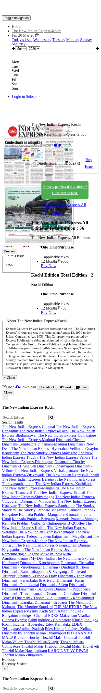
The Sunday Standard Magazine (41, 510)
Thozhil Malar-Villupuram (22, 655)
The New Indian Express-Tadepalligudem (46, 534)
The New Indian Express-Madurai (28, 440)
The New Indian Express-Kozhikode (63, 484)
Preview (9, 251)
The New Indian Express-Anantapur (46, 532)
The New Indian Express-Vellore (64, 457)
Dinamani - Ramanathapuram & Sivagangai (36, 571)
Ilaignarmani (61, 536)
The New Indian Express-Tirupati (59, 492)
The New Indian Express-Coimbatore (67, 435)
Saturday (18, 44)
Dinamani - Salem (54, 585)
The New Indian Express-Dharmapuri (49, 459)
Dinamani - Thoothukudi (34, 598)
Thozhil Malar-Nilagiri (41, 642)
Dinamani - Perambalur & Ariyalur (29, 580)
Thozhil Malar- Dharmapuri (44, 633)
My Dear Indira (43, 558)
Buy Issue (89, 163)
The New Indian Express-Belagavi (29, 479)
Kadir (43, 611)
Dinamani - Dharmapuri (55, 466)
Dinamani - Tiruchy (69, 462)
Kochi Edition (52, 213)
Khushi (77, 620)
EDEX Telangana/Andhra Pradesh (42, 626)
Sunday (86, 40)
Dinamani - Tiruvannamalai (23, 593)
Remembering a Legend (20, 554)
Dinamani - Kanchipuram (40, 563)
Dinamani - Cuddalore (62, 593)
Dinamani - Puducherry (72, 589)
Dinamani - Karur (70, 580)
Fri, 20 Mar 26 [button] (23, 35)
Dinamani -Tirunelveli (19, 466)
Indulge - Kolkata (78, 629)
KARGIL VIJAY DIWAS (68, 651)
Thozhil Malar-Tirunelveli (79, 646)
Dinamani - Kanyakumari (74, 598)
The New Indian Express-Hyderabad (40, 448)
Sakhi (32, 620)
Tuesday (58, 40)
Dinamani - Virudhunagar (22, 567)
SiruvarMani (58, 611)
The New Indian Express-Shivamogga (47, 494)
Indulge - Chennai (33, 615)
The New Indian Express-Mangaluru (30, 488)
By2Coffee (76, 523)
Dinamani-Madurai (52, 444)
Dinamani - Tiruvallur (77, 563)
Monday (72, 40)
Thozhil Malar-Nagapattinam (24, 651)
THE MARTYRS (68, 607)
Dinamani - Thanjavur (75, 576)
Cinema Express (14, 620)
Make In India (51, 554)
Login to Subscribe (26, 96)
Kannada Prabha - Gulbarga (23, 523)
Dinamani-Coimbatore (19, 444)
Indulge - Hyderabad (29, 624)
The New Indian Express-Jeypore (50, 550)
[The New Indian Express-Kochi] (50, 8)
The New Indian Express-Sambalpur (46, 506)
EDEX (53, 615)
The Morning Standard (35, 607)
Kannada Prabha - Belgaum (33, 519)
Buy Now (48, 266)
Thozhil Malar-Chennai (59, 637)
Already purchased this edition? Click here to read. (65, 190)
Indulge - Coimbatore (54, 620)
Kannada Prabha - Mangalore (41, 514)
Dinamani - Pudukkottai (20, 585)
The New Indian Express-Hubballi (72, 475)
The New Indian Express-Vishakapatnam (46, 470)
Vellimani (77, 448)
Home (16, 26)
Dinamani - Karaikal (18, 602)
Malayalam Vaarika (75, 615)
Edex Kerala (54, 629)
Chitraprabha (56, 523)
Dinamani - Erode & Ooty (36, 576)
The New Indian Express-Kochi (44, 431)
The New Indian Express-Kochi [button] (36, 31)
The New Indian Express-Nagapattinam (46, 545)
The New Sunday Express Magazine (48, 453)
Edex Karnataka (58, 624)
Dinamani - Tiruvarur (51, 602)
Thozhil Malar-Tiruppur (39, 646)
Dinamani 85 (12, 633)
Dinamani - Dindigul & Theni (66, 567)
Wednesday (42, 40)
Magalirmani (82, 536)
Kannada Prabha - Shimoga (77, 519)
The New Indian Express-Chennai (28, 426)
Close (8, 392)
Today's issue (22, 40)
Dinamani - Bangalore (36, 589)
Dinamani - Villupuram (38, 501)
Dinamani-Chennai (70, 440)
